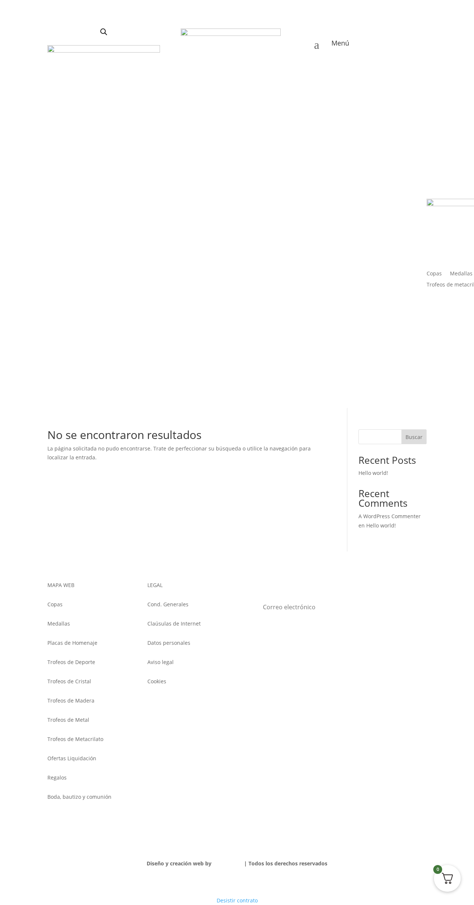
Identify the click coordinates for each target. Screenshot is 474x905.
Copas (434, 274)
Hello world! (373, 472)
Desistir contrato (237, 900)
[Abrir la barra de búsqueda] (103, 32)
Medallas (461, 274)
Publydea (225, 863)
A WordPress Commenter (389, 516)
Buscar (414, 436)
